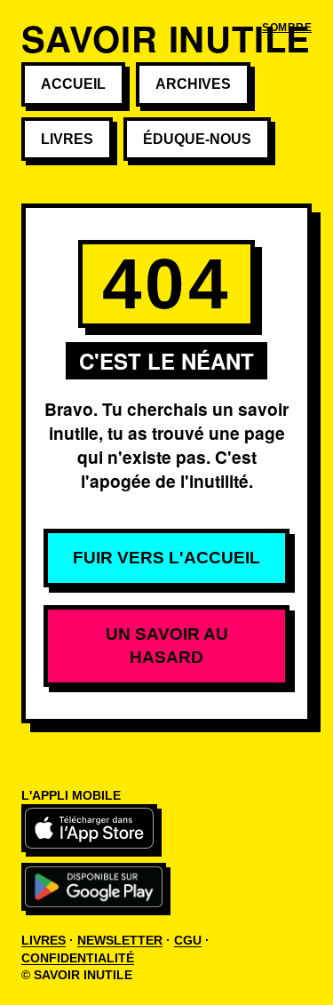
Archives (193, 84)
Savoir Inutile (166, 37)
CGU (188, 940)
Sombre (287, 27)
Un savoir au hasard (167, 645)
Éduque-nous (197, 139)
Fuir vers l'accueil (166, 557)
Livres (67, 139)
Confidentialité (77, 958)
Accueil (73, 84)
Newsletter (120, 940)
